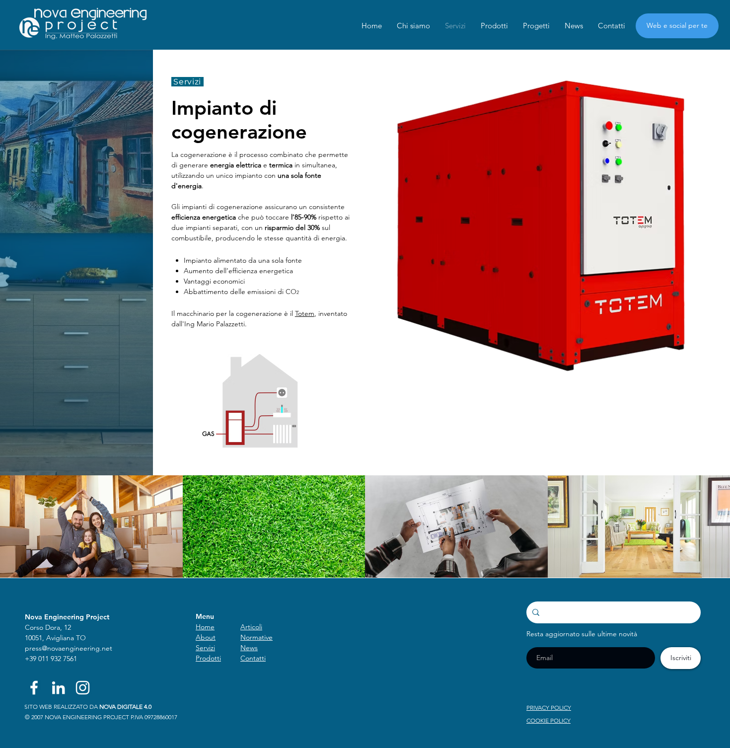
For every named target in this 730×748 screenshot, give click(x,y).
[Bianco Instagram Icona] (82, 687)
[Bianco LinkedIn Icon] (58, 687)
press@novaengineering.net (68, 648)
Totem (304, 313)
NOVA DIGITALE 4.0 (125, 706)
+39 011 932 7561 (51, 658)
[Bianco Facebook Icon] (34, 687)
